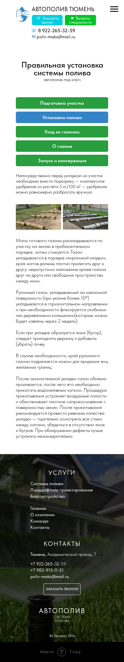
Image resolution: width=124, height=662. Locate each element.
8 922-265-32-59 (53, 30)
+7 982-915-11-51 (46, 570)
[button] (47, 20)
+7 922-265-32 (44, 564)
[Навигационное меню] (114, 9)
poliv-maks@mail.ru (53, 36)
